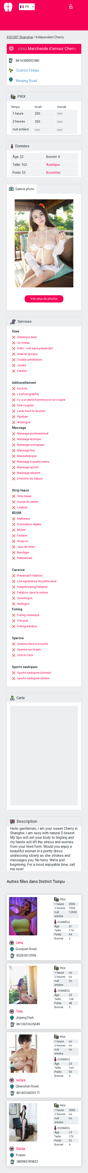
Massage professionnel (32, 433)
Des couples (25, 405)
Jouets (21, 365)
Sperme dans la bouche (32, 644)
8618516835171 (28, 1093)
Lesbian (22, 507)
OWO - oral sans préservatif (35, 348)
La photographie (28, 394)
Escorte (22, 388)
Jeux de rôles (26, 546)
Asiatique (53, 164)
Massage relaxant (28, 473)
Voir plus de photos (44, 298)
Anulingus (23, 422)
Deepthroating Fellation (32, 587)
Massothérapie (27, 456)
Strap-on (22, 541)
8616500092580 (27, 61)
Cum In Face (25, 655)
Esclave (22, 535)
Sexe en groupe (27, 354)
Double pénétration (29, 359)
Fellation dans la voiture (32, 592)
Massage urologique (30, 444)
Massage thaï (26, 450)
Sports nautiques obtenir (33, 678)
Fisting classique (28, 615)
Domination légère (29, 524)
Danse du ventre (27, 501)
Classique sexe (27, 337)
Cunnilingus (24, 598)
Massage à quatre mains (33, 461)
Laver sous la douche (31, 411)
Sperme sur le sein (29, 649)
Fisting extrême (27, 626)
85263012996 (26, 955)
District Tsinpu (27, 70)
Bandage (23, 552)
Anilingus (23, 603)
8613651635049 (28, 1024)
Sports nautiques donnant (34, 672)
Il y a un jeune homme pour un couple (41, 399)
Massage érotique (29, 439)
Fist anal (22, 620)
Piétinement (24, 558)
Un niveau (23, 342)
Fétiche (22, 371)
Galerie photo (24, 189)
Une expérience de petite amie (36, 581)
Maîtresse (23, 518)
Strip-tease (24, 496)
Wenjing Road (26, 81)
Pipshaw (22, 416)
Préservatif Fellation (30, 575)
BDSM (21, 530)
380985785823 (27, 1161)
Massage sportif (28, 467)
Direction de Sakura (30, 478)
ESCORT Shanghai (20, 37)
